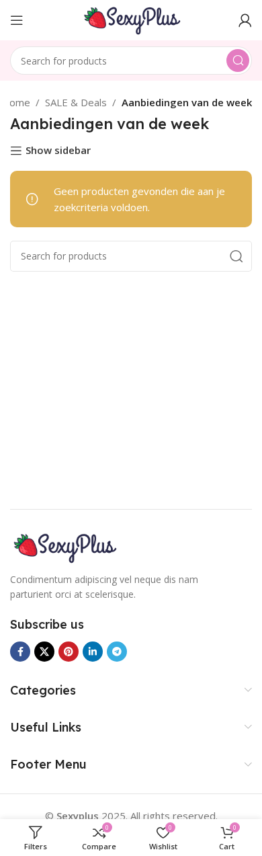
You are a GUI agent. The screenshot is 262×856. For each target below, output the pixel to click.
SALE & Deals (76, 102)
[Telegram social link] (117, 651)
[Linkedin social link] (93, 651)
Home (15, 102)
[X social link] (44, 651)
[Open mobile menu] (16, 20)
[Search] (237, 60)
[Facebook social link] (20, 651)
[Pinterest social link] (68, 651)
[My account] (245, 20)
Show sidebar (58, 151)
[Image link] (64, 546)
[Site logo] (131, 19)
